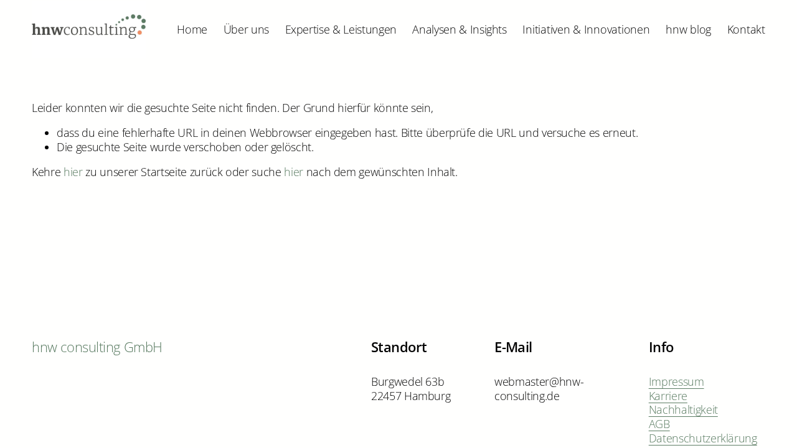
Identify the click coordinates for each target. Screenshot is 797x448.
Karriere (668, 396)
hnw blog (688, 29)
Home (192, 29)
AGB (659, 424)
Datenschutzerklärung (703, 438)
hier (73, 171)
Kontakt (746, 29)
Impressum (676, 382)
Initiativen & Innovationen (585, 29)
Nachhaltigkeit (683, 410)
